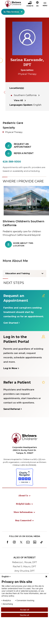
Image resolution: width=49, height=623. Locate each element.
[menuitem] (24, 495)
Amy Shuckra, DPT (24, 571)
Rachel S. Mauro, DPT (24, 566)
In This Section (11, 11)
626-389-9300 (12, 161)
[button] (37, 4)
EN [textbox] (37, 6)
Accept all (24, 609)
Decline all (24, 615)
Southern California (25, 95)
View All (18, 100)
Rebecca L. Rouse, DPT (24, 562)
